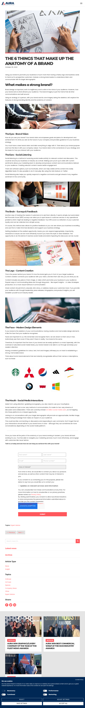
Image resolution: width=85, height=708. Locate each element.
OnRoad (8, 579)
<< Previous (11, 532)
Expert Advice (15, 525)
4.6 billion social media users (56, 410)
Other (7, 591)
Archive (8, 555)
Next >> (21, 532)
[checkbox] (4, 691)
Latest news (10, 548)
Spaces (7, 585)
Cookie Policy (79, 679)
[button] (8, 2)
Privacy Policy (36, 494)
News (7, 566)
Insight (7, 569)
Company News (11, 588)
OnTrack (8, 582)
